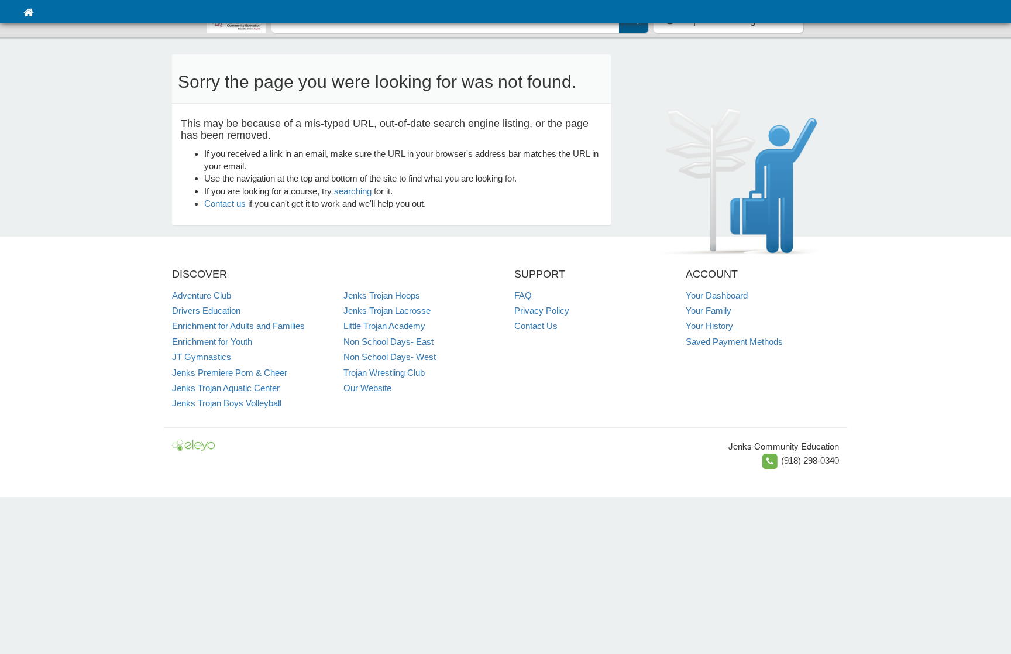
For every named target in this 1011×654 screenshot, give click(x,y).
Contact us (225, 203)
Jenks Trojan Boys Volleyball (226, 403)
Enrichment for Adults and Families (238, 326)
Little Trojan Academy (384, 326)
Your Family (708, 311)
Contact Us (536, 326)
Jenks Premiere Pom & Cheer (229, 373)
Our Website (367, 388)
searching (353, 191)
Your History (709, 326)
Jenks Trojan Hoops (381, 295)
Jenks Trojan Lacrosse (387, 311)
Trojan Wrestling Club (384, 373)
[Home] (28, 11)
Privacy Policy (541, 311)
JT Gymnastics (201, 357)
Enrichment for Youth (212, 342)
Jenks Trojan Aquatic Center (226, 388)
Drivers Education (206, 311)
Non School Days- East (388, 342)
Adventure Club (201, 295)
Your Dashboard (717, 295)
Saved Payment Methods (734, 342)
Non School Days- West (389, 357)
